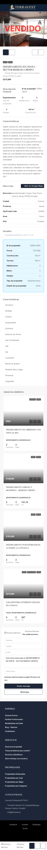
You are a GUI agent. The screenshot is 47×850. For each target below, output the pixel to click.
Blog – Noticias (11, 727)
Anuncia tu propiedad (13, 747)
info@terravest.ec (14, 812)
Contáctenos (10, 731)
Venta (5, 62)
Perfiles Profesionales (14, 719)
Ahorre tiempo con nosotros (16, 759)
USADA (10, 62)
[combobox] (23, 671)
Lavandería (9, 358)
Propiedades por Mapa (14, 782)
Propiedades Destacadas (15, 774)
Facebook (13, 825)
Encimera (9, 328)
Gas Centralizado (12, 340)
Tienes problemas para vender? (17, 751)
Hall (6, 346)
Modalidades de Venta (14, 723)
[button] (35, 52)
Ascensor (9, 305)
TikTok (24, 829)
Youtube (24, 825)
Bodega (8, 311)
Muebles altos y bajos (14, 370)
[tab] (6, 52)
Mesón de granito (12, 364)
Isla (6, 352)
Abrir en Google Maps (33, 186)
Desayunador (10, 323)
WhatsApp (24, 692)
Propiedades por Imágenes (16, 786)
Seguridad (9, 381)
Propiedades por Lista (14, 778)
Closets (8, 317)
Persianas (9, 375)
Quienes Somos (11, 715)
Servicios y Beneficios (14, 755)
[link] (23, 411)
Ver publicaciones (30, 634)
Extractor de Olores (13, 334)
